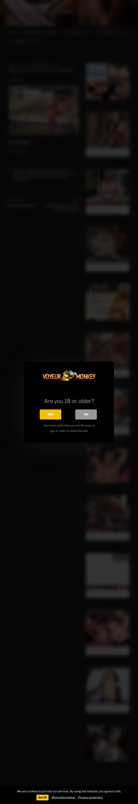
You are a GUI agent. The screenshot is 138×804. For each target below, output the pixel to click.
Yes (50, 414)
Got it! (42, 797)
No (86, 414)
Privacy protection (90, 797)
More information (63, 797)
